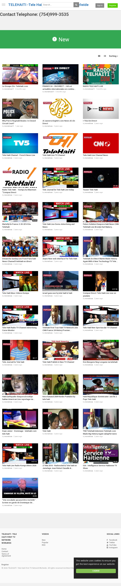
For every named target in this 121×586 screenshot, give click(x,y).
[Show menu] (3, 5)
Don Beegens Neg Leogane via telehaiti (100, 362)
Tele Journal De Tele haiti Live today (58, 190)
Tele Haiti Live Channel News (95, 155)
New (43, 540)
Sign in (100, 5)
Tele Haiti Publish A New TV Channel (58, 362)
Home (4, 549)
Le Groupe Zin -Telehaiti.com (15, 86)
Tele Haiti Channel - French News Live (18, 155)
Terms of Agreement (6, 555)
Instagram (113, 548)
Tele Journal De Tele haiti (13, 362)
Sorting (113, 56)
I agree (95, 571)
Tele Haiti (46, 431)
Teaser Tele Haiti (90, 190)
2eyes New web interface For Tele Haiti (59, 259)
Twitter (112, 543)
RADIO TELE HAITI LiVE (93, 86)
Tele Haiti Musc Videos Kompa (15, 293)
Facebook (113, 540)
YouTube (112, 545)
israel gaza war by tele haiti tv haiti (57, 293)
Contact (5, 551)
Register (112, 5)
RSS (43, 545)
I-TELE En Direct (90, 121)
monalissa (49, 126)
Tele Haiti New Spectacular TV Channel (100, 328)
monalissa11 (9, 89)
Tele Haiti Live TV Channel (53, 155)
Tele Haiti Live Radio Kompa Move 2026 (19, 465)
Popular (45, 543)
